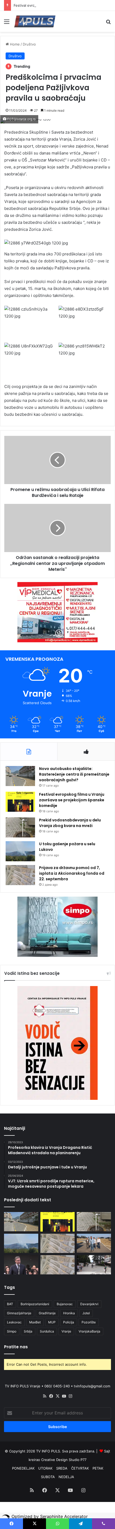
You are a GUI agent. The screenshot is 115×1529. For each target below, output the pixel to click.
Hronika (69, 1313)
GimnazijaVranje (19, 1313)
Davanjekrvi (89, 1304)
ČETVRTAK (80, 1468)
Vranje (66, 1331)
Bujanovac (65, 1304)
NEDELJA (66, 1477)
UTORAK (45, 1468)
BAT (10, 1304)
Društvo (29, 44)
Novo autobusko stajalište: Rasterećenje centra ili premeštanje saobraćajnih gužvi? (74, 774)
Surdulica (47, 1331)
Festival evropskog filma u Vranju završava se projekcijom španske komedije (71, 800)
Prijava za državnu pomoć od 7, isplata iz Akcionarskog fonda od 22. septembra (71, 873)
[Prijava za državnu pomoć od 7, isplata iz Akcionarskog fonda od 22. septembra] (20, 875)
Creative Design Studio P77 (63, 1460)
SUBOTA (48, 1477)
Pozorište (89, 1322)
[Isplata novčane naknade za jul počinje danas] (57, 1264)
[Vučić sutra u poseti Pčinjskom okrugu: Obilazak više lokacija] (21, 1264)
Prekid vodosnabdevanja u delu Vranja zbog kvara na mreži (70, 822)
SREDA (61, 1468)
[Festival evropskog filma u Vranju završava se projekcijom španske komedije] (20, 802)
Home (14, 44)
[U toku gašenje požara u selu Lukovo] (20, 851)
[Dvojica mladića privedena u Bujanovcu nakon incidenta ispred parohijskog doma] (94, 1264)
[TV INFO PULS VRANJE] (34, 21)
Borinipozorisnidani (35, 1304)
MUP (52, 1322)
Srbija (28, 1331)
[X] (57, 1396)
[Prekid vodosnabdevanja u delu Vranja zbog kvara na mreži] (20, 827)
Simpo (11, 1331)
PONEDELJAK (23, 1468)
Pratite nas (16, 1347)
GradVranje (47, 1313)
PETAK (98, 1468)
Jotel (86, 1313)
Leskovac (14, 1322)
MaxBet (35, 1322)
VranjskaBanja (89, 1331)
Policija (68, 1322)
